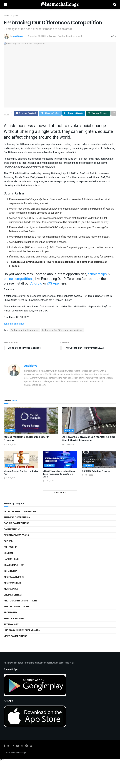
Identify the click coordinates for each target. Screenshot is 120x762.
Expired (14, 15)
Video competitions (15, 636)
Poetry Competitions (16, 606)
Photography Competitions (20, 600)
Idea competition (14, 565)
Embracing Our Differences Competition (62, 330)
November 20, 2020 (36, 36)
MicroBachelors (14, 577)
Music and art (12, 589)
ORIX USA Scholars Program (96, 471)
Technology (11, 624)
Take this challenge (14, 324)
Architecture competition (20, 511)
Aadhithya (18, 36)
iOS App (53, 283)
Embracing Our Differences (25, 330)
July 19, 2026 (10, 445)
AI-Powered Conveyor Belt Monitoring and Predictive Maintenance (88, 438)
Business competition (17, 517)
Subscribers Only (14, 618)
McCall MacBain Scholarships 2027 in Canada (26, 438)
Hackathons (11, 559)
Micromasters (12, 582)
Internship (10, 571)
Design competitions (16, 535)
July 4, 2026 (49, 481)
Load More (60, 492)
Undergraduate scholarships (22, 630)
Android (36, 283)
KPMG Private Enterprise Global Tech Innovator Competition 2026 (59, 474)
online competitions (18, 278)
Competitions (12, 529)
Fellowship (10, 547)
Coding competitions (16, 523)
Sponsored (10, 612)
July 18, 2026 (69, 445)
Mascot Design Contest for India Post (21, 472)
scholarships (97, 274)
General (8, 553)
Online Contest (13, 594)
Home (6, 15)
